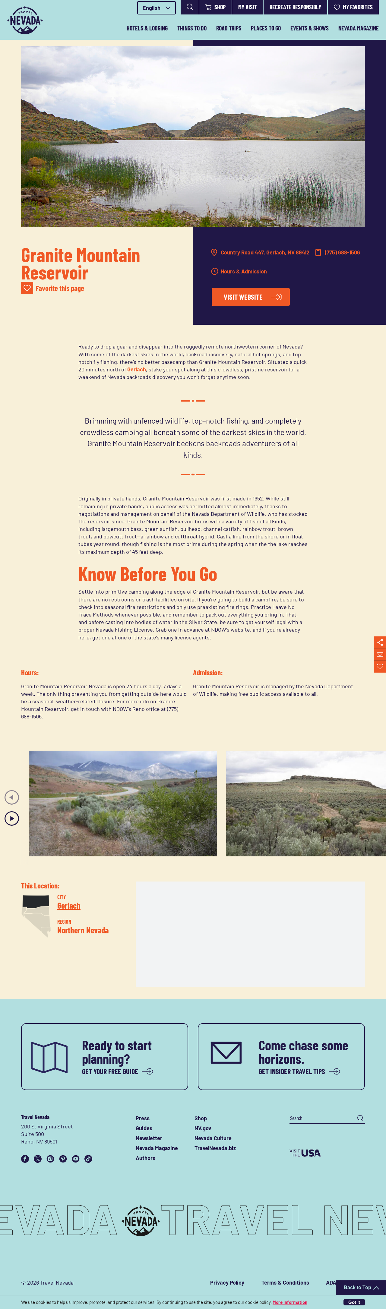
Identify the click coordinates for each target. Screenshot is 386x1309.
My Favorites (358, 7)
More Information (290, 1302)
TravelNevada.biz (215, 1148)
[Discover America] (327, 1153)
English (151, 8)
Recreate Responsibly (295, 7)
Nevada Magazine (358, 28)
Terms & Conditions (285, 1282)
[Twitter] (38, 1159)
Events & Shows (309, 28)
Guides (144, 1128)
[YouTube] (76, 1159)
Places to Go (266, 28)
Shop (220, 7)
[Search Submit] (360, 1118)
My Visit (247, 7)
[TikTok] (88, 1159)
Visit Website (243, 296)
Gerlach (136, 369)
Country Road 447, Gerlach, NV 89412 (265, 252)
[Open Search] (190, 7)
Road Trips (228, 28)
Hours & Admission (244, 271)
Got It (354, 1302)
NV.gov (203, 1128)
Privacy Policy (227, 1282)
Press (143, 1118)
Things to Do (192, 28)
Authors (145, 1158)
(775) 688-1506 (342, 252)
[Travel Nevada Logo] (25, 20)
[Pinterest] (63, 1159)
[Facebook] (25, 1159)
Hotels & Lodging (147, 28)
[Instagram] (50, 1159)
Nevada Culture (213, 1138)
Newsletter (149, 1138)
